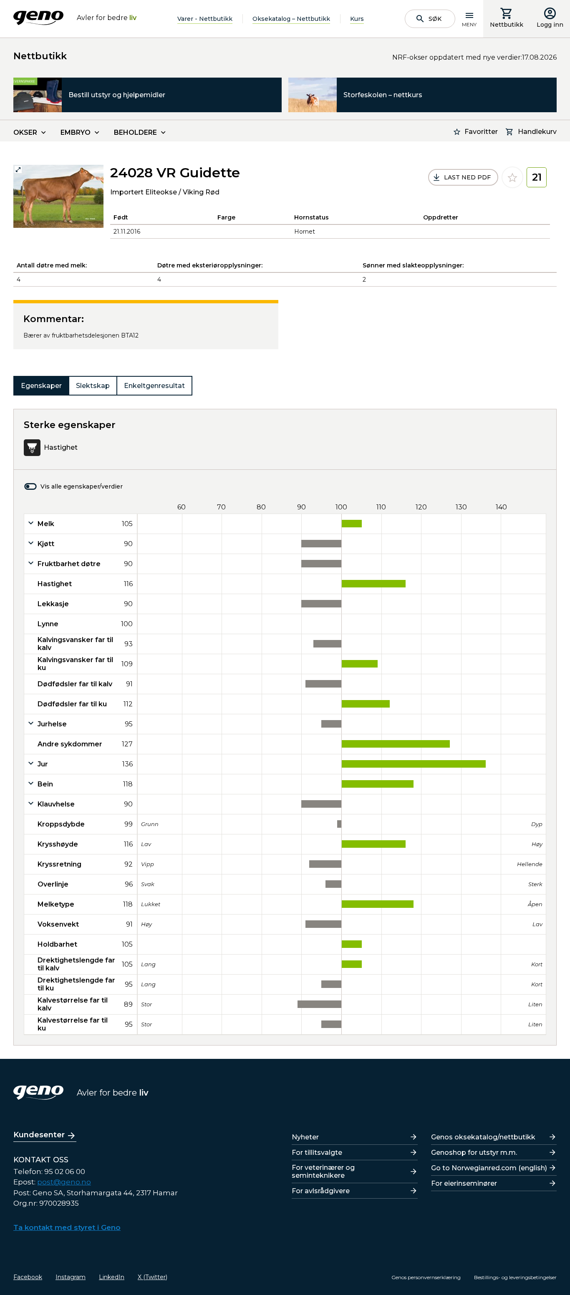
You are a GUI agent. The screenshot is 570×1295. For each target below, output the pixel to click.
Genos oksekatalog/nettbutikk (483, 1137)
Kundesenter (39, 1134)
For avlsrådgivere (321, 1191)
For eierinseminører (464, 1183)
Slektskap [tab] (93, 386)
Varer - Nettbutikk (204, 19)
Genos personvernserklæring (426, 1277)
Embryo (76, 132)
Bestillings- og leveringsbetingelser (515, 1277)
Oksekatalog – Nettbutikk (291, 19)
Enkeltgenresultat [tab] (154, 386)
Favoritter (481, 132)
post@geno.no (64, 1182)
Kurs (357, 19)
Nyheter (305, 1137)
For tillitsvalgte (317, 1152)
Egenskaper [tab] (41, 386)
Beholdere (135, 132)
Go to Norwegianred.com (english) (489, 1168)
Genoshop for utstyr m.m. (474, 1152)
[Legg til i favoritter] (512, 177)
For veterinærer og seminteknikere (323, 1171)
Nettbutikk (506, 24)
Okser (25, 132)
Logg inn (550, 24)
